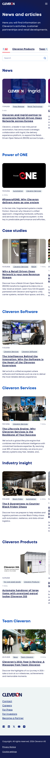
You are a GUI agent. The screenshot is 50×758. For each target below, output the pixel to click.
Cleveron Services (33, 191)
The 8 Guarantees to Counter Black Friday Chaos (21, 505)
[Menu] (46, 4)
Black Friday (18, 499)
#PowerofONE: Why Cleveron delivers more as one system (20, 201)
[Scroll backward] (3, 49)
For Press (7, 710)
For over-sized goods (12, 582)
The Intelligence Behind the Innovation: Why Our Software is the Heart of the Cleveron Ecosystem (22, 361)
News (15, 657)
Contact (7, 701)
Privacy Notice (9, 747)
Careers (7, 706)
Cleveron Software (29, 351)
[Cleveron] (12, 695)
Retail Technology (35, 106)
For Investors (9, 714)
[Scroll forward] (46, 49)
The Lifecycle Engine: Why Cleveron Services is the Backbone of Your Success (19, 432)
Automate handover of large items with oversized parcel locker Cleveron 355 (20, 593)
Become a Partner (13, 718)
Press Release (18, 106)
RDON (33, 267)
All (6, 49)
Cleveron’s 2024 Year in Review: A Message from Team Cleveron (23, 663)
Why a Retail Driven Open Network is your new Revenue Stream (21, 274)
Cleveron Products (23, 49)
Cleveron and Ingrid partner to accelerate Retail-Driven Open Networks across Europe (22, 118)
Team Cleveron (27, 657)
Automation (18, 191)
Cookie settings (9, 752)
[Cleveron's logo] (8, 4)
